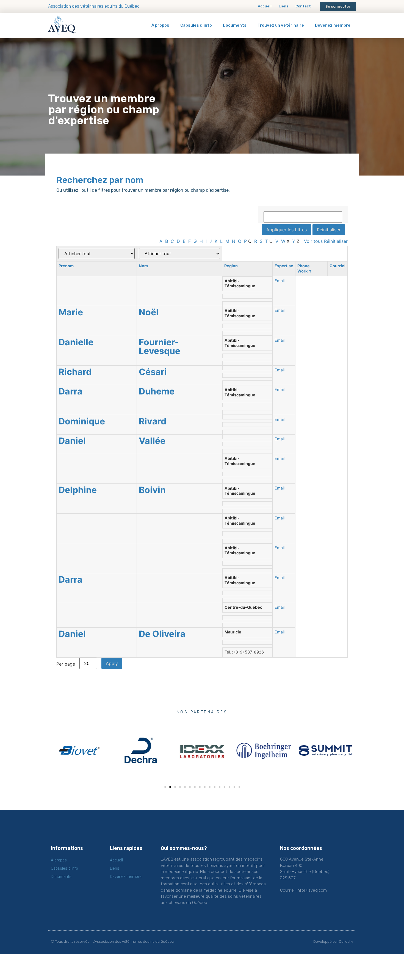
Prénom (66, 265)
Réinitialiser (336, 241)
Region (231, 265)
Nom (143, 265)
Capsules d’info (196, 25)
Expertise (284, 265)
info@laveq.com (312, 890)
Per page (65, 663)
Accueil (265, 6)
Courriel (337, 265)
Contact (303, 6)
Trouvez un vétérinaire (281, 25)
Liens (283, 6)
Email (279, 280)
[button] (338, 6)
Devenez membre (332, 25)
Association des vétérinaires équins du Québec (94, 6)
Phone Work (304, 268)
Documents (235, 25)
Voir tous (313, 241)
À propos (160, 25)
